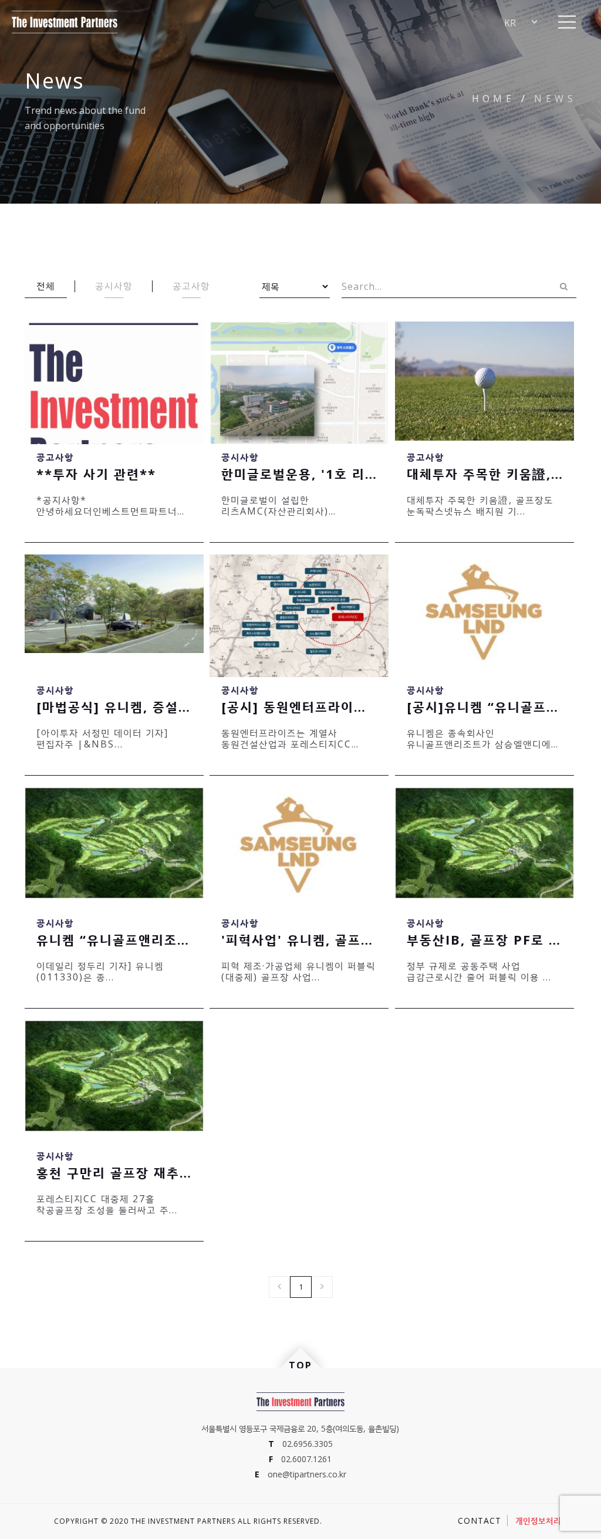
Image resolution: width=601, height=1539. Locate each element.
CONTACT (479, 1520)
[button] (567, 22)
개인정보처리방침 (545, 1520)
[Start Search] (563, 286)
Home (493, 98)
